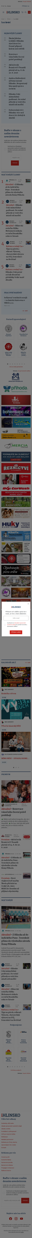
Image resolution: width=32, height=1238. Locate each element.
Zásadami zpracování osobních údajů (16, 624)
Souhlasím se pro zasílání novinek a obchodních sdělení (17, 624)
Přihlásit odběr (16, 632)
